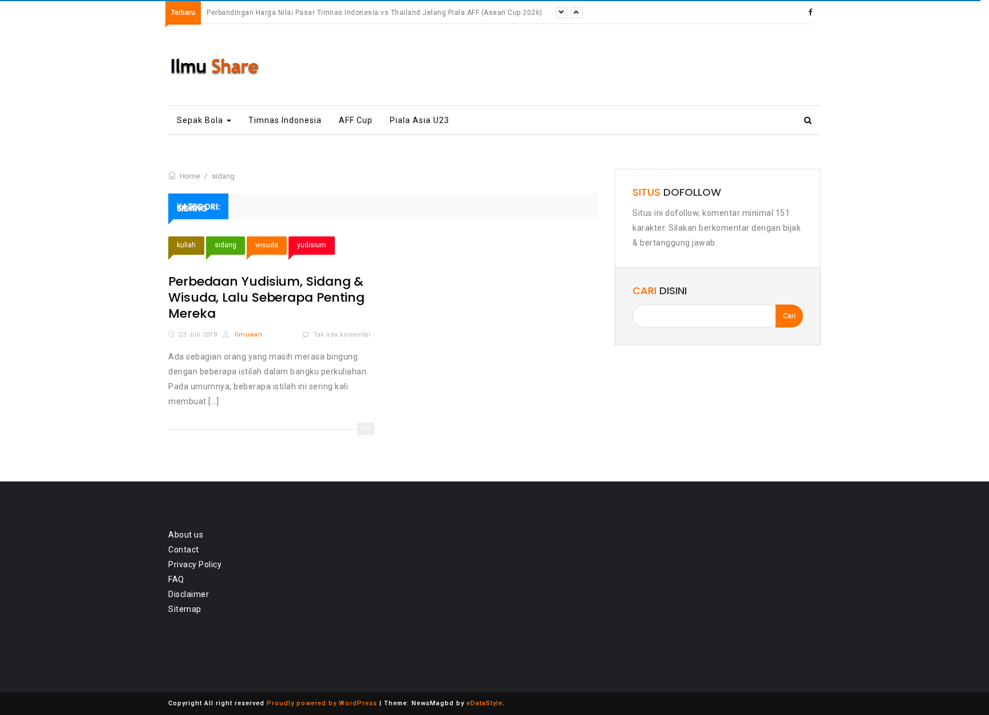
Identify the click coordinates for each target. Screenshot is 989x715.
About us (185, 534)
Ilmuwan (247, 334)
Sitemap (184, 609)
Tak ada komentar (342, 334)
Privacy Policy (194, 564)
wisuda (266, 245)
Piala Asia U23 (419, 120)
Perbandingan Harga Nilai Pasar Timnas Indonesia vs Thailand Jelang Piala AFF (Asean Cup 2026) (375, 13)
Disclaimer (188, 594)
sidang (225, 245)
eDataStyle (484, 703)
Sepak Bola (201, 120)
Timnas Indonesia (285, 120)
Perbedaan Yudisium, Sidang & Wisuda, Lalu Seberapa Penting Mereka (266, 297)
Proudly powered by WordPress (322, 703)
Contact (183, 549)
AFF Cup (356, 120)
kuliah (186, 245)
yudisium (311, 245)
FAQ (176, 579)
